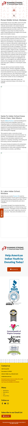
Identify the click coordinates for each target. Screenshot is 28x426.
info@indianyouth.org (6, 376)
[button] (14, 10)
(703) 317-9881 (4, 374)
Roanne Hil (16, 196)
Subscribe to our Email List (11, 412)
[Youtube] (5, 403)
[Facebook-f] (2, 403)
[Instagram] (8, 403)
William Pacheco (9, 120)
